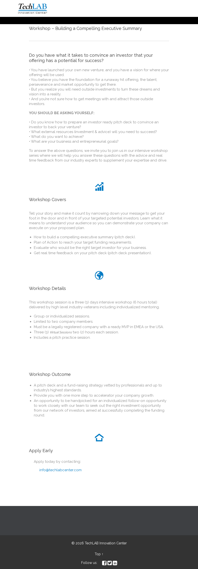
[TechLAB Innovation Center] (32, 8)
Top (98, 554)
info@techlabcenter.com (58, 470)
